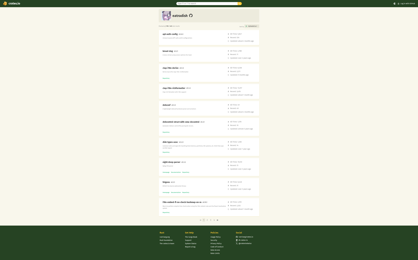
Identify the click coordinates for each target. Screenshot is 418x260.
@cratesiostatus (243, 243)
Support (188, 240)
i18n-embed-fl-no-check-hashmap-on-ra (182, 202)
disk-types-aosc (170, 142)
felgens (166, 182)
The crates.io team (167, 243)
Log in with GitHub (408, 4)
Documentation (176, 172)
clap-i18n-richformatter (174, 88)
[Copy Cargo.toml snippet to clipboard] (185, 34)
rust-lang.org (165, 237)
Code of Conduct (217, 247)
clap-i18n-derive (171, 68)
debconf (166, 105)
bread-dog (168, 51)
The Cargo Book (191, 237)
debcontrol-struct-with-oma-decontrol (181, 122)
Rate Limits (215, 253)
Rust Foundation (166, 240)
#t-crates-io (242, 240)
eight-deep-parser (171, 162)
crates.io (14, 3)
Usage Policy (216, 237)
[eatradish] (191, 16)
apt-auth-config (170, 34)
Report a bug (190, 247)
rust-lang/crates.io (244, 237)
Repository (166, 78)
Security (214, 240)
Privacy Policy (216, 243)
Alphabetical (252, 26)
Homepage (166, 172)
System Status (190, 243)
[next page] (217, 220)
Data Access (215, 250)
